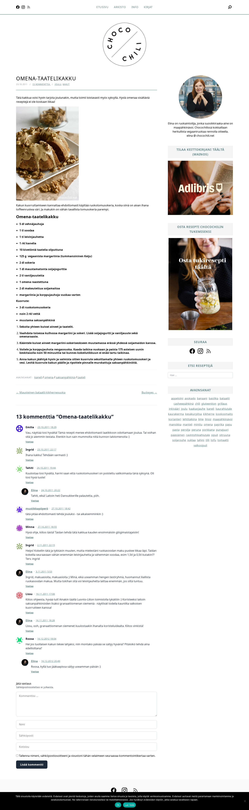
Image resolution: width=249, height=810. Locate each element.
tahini (200, 440)
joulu (184, 409)
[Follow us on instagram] (200, 351)
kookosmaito (224, 414)
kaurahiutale (224, 409)
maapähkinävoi (222, 419)
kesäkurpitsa (193, 414)
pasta (176, 430)
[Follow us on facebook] (192, 351)
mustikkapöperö (37, 508)
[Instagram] (23, 7)
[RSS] (28, 7)
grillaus (222, 404)
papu (228, 424)
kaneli (38, 377)
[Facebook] (17, 7)
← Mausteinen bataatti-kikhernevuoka (40, 392)
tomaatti (223, 440)
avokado (190, 398)
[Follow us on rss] (208, 351)
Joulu (58, 84)
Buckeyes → (149, 392)
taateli (81, 377)
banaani (202, 398)
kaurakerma (176, 414)
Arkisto (120, 7)
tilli (207, 440)
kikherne (208, 414)
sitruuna (224, 435)
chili (197, 404)
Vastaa (29, 441)
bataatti (225, 398)
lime (201, 419)
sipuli (214, 435)
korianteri (175, 419)
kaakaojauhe (197, 409)
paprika (219, 424)
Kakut (66, 84)
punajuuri (222, 430)
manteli (187, 424)
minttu (198, 424)
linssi (208, 419)
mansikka (175, 424)
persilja (185, 430)
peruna (196, 430)
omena (48, 377)
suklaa (191, 440)
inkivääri (174, 409)
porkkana (208, 430)
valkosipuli (200, 445)
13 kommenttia (41, 84)
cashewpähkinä (184, 404)
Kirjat (148, 7)
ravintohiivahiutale (198, 435)
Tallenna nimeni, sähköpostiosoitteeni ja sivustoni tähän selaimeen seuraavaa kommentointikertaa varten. (87, 756)
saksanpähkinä (65, 377)
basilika (213, 398)
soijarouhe (179, 440)
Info (134, 7)
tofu (213, 440)
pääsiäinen (178, 435)
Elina (34, 490)
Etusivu (102, 7)
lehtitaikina (190, 419)
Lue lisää (129, 805)
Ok (118, 805)
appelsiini (177, 398)
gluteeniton (208, 404)
